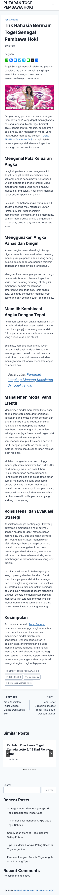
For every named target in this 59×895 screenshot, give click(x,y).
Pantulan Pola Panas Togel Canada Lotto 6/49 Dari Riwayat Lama (29, 749)
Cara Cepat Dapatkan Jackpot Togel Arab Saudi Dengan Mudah (45, 705)
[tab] (23, 769)
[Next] (51, 753)
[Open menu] (53, 5)
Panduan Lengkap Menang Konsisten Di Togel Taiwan (30, 379)
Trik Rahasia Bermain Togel (19, 683)
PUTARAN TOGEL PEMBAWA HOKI (22, 671)
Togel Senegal (37, 624)
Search (7, 785)
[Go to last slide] (8, 753)
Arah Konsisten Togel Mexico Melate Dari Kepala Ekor (14, 705)
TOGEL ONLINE (11, 20)
